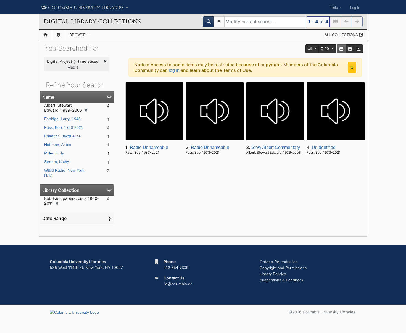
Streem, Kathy (56, 161)
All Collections (342, 34)
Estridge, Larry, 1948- (63, 119)
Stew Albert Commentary (275, 147)
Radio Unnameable (149, 147)
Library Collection (61, 190)
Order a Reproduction (279, 261)
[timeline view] (358, 48)
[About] (58, 35)
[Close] (352, 67)
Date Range (54, 218)
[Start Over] (219, 21)
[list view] (350, 48)
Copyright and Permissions (283, 268)
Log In (355, 8)
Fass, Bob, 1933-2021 (63, 127)
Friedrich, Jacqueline (62, 136)
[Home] (45, 35)
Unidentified (324, 147)
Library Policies (273, 274)
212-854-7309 (176, 267)
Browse (78, 34)
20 (326, 48)
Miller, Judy (54, 153)
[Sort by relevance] (312, 48)
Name (48, 97)
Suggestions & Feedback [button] (281, 280)
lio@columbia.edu (179, 284)
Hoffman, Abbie (57, 144)
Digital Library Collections (92, 21)
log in (174, 70)
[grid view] (341, 48)
